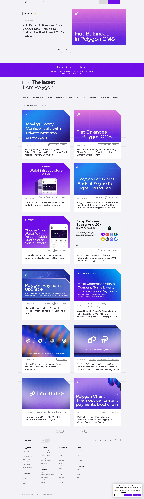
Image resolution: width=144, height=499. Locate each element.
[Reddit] (110, 440)
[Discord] (100, 440)
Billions (24, 478)
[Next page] (86, 431)
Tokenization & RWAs (46, 452)
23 (82, 431)
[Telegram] (105, 440)
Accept (137, 495)
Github (60, 463)
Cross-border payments (46, 450)
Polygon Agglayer (27, 464)
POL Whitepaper (45, 477)
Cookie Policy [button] (123, 490)
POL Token (79, 460)
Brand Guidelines (81, 458)
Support (60, 455)
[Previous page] (57, 431)
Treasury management (46, 460)
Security (61, 465)
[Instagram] (121, 440)
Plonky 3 (43, 479)
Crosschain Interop (27, 454)
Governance (61, 460)
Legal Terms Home (63, 477)
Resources (43, 485)
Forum (60, 458)
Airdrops (78, 469)
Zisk (24, 481)
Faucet (60, 468)
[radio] (43, 440)
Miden (24, 475)
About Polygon (80, 450)
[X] (95, 440)
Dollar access (44, 463)
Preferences (118, 495)
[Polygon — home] (29, 2)
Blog (42, 472)
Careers (78, 452)
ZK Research (44, 482)
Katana (24, 483)
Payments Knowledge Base (47, 474)
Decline (127, 495)
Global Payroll (44, 458)
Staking (78, 474)
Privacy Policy (62, 482)
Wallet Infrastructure (27, 456)
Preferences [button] (124, 492)
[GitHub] (116, 440)
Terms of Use (62, 479)
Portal (78, 477)
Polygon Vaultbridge (27, 467)
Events (60, 452)
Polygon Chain (26, 451)
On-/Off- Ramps (26, 459)
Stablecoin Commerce (46, 455)
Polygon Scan (80, 472)
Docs (60, 450)
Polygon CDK (26, 461)
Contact (79, 455)
